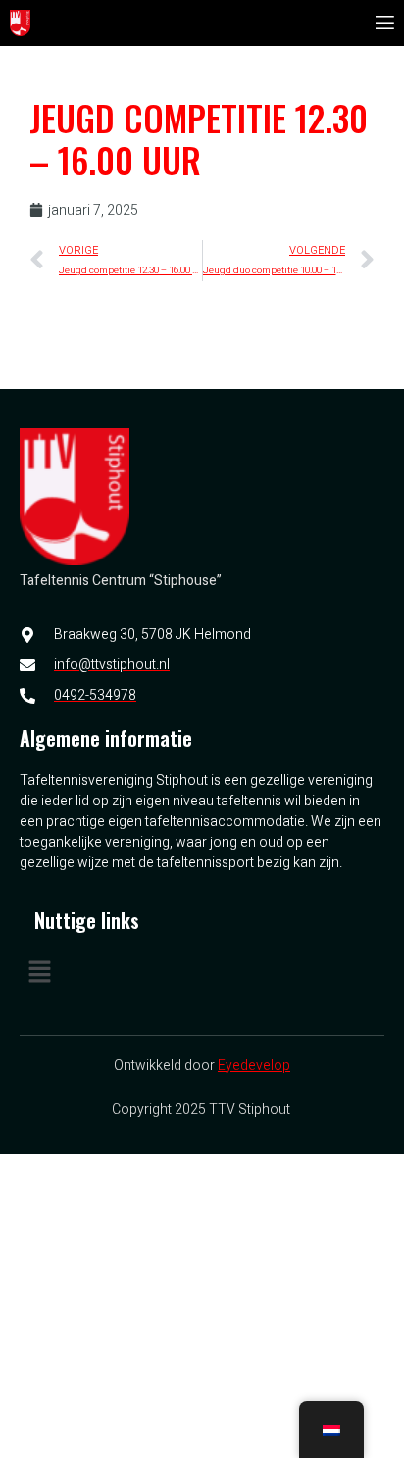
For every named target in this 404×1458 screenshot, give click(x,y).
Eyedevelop (254, 1065)
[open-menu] (383, 23)
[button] (202, 974)
